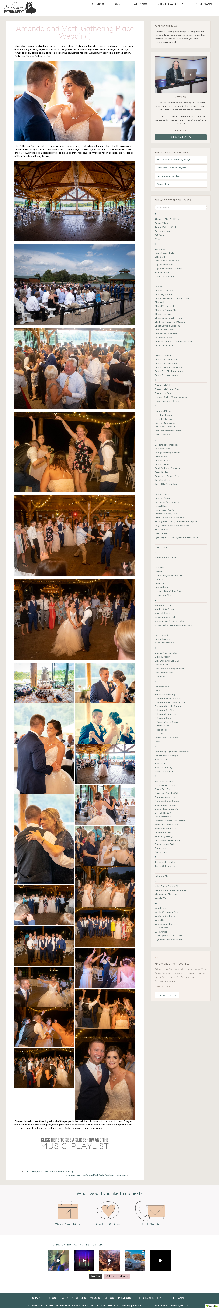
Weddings (141, 4)
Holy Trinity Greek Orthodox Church (172, 525)
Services (98, 4)
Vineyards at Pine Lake (166, 894)
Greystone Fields (163, 480)
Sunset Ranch (161, 852)
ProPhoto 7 (141, 1305)
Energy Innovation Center (167, 401)
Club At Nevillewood (165, 329)
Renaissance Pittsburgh (166, 755)
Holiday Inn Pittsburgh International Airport (176, 521)
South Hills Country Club (166, 824)
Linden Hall (160, 583)
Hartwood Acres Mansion (167, 502)
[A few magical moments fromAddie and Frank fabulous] (160, 1260)
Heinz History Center (165, 510)
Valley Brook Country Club (167, 886)
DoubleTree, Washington (167, 375)
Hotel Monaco (161, 529)
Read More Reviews (167, 995)
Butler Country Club (164, 276)
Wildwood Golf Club (165, 924)
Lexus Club (160, 579)
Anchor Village (162, 223)
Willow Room (161, 927)
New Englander (162, 635)
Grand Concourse (163, 460)
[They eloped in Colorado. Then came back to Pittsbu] (135, 1260)
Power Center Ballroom (166, 737)
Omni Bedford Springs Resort (169, 668)
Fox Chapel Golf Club (165, 426)
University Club (162, 876)
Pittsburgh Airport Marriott (168, 698)
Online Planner (204, 4)
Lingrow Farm (161, 587)
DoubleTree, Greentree (166, 363)
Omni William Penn (164, 672)
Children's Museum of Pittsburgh (170, 322)
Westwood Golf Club (165, 916)
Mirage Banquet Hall (165, 617)
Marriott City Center (164, 609)
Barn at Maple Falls (164, 253)
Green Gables (161, 472)
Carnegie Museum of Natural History (173, 298)
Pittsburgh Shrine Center (167, 722)
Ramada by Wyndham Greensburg (172, 751)
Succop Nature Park (164, 844)
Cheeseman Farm (163, 314)
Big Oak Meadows (164, 264)
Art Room (159, 235)
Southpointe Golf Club (165, 828)
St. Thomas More (163, 832)
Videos (109, 1298)
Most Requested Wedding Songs (173, 159)
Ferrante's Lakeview (164, 419)
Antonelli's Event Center (166, 227)
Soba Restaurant (163, 816)
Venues (95, 1298)
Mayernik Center (163, 613)
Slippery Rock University (166, 809)
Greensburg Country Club (167, 476)
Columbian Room (163, 337)
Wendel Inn (160, 908)
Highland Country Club (166, 513)
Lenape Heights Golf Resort (168, 575)
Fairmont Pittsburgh (164, 411)
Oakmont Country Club (166, 653)
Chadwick (159, 302)
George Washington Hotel (168, 452)
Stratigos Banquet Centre (167, 840)
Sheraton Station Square (167, 801)
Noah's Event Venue (164, 642)
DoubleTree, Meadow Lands (168, 367)
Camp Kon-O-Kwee (164, 290)
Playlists (124, 1298)
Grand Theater (162, 464)
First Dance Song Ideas (168, 176)
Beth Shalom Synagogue (167, 260)
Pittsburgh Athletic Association (170, 702)
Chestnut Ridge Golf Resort (168, 318)
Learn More (180, 130)
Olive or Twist (161, 664)
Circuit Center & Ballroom (167, 325)
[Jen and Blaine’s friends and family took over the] (109, 1260)
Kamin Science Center (165, 557)
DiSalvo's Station (163, 355)
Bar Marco (160, 249)
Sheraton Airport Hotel (166, 797)
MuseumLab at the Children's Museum (173, 624)
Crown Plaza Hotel (164, 345)
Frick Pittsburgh (162, 434)
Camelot (159, 286)
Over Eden (160, 676)
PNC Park (159, 733)
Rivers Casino (161, 759)
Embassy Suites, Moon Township (171, 397)
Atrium (158, 239)
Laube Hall (160, 567)
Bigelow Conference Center (168, 268)
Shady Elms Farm (163, 789)
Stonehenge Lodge (164, 836)
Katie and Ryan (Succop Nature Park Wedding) (48, 1171)
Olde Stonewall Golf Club (167, 660)
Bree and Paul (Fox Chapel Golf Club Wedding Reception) (95, 1174)
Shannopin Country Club (167, 793)
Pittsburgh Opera (163, 718)
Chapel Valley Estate (165, 306)
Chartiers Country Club (166, 310)
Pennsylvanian (162, 686)
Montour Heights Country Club (169, 621)
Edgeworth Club (163, 393)
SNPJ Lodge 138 (163, 812)
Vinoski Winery (162, 898)
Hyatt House (161, 533)
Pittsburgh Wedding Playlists (171, 167)
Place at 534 (161, 729)
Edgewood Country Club (167, 389)
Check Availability (180, 137)
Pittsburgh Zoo (162, 725)
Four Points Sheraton (165, 422)
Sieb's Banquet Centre (166, 805)
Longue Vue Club (163, 595)
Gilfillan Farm (161, 456)
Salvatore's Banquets (165, 781)
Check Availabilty (170, 4)
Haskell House (162, 505)
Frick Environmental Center (168, 430)
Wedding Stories (74, 1298)
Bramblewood (162, 272)
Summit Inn (160, 848)
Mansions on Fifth (163, 605)
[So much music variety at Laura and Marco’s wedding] (58, 1260)
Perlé (157, 690)
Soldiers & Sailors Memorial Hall (170, 820)
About (118, 4)
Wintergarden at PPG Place (168, 935)
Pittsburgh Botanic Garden (168, 706)
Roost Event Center (164, 771)
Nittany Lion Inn (162, 639)
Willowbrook (161, 931)
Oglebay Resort (162, 656)
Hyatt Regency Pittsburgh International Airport (177, 537)
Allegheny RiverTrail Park (167, 219)
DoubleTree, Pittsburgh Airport (170, 371)
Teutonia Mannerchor (165, 862)
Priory (157, 741)
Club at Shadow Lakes (166, 333)
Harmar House (162, 494)
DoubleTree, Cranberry (166, 359)
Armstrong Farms (163, 231)
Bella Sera (160, 256)
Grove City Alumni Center (167, 484)
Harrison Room (162, 498)
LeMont (158, 571)
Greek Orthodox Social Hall (168, 468)
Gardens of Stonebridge (166, 444)
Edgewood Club (163, 385)
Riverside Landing (163, 767)
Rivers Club (160, 763)
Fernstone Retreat (164, 415)
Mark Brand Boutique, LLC (172, 1305)
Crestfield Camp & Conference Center (173, 341)
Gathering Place (162, 448)
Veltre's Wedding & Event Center (171, 890)
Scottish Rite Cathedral (166, 785)
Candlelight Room (164, 294)
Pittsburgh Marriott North (167, 714)
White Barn (160, 920)
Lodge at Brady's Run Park (168, 591)
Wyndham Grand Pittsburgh (168, 939)
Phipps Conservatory (165, 694)
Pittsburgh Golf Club (164, 710)
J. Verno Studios (162, 547)
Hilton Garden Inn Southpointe (169, 517)
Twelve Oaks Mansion (165, 866)
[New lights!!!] (84, 1260)
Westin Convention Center (168, 912)
